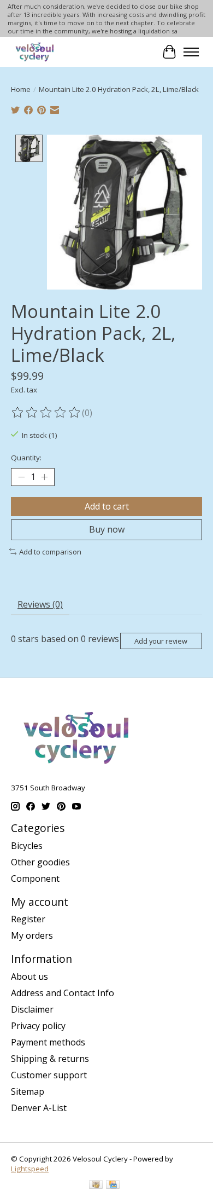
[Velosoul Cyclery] (35, 52)
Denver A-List (39, 1108)
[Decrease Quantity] (21, 477)
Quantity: (26, 458)
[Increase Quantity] (44, 477)
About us (29, 976)
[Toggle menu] (191, 52)
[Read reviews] (46, 412)
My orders (32, 935)
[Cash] (96, 1185)
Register (28, 919)
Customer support (49, 1075)
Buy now (107, 529)
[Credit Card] (113, 1185)
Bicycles (27, 846)
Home (21, 89)
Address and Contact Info (62, 993)
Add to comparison (50, 552)
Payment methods (48, 1042)
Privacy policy (38, 1026)
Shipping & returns (50, 1059)
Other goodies (40, 862)
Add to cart (107, 506)
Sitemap (27, 1091)
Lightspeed (30, 1169)
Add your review (160, 641)
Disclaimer (32, 1009)
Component (35, 878)
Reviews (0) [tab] (40, 604)
